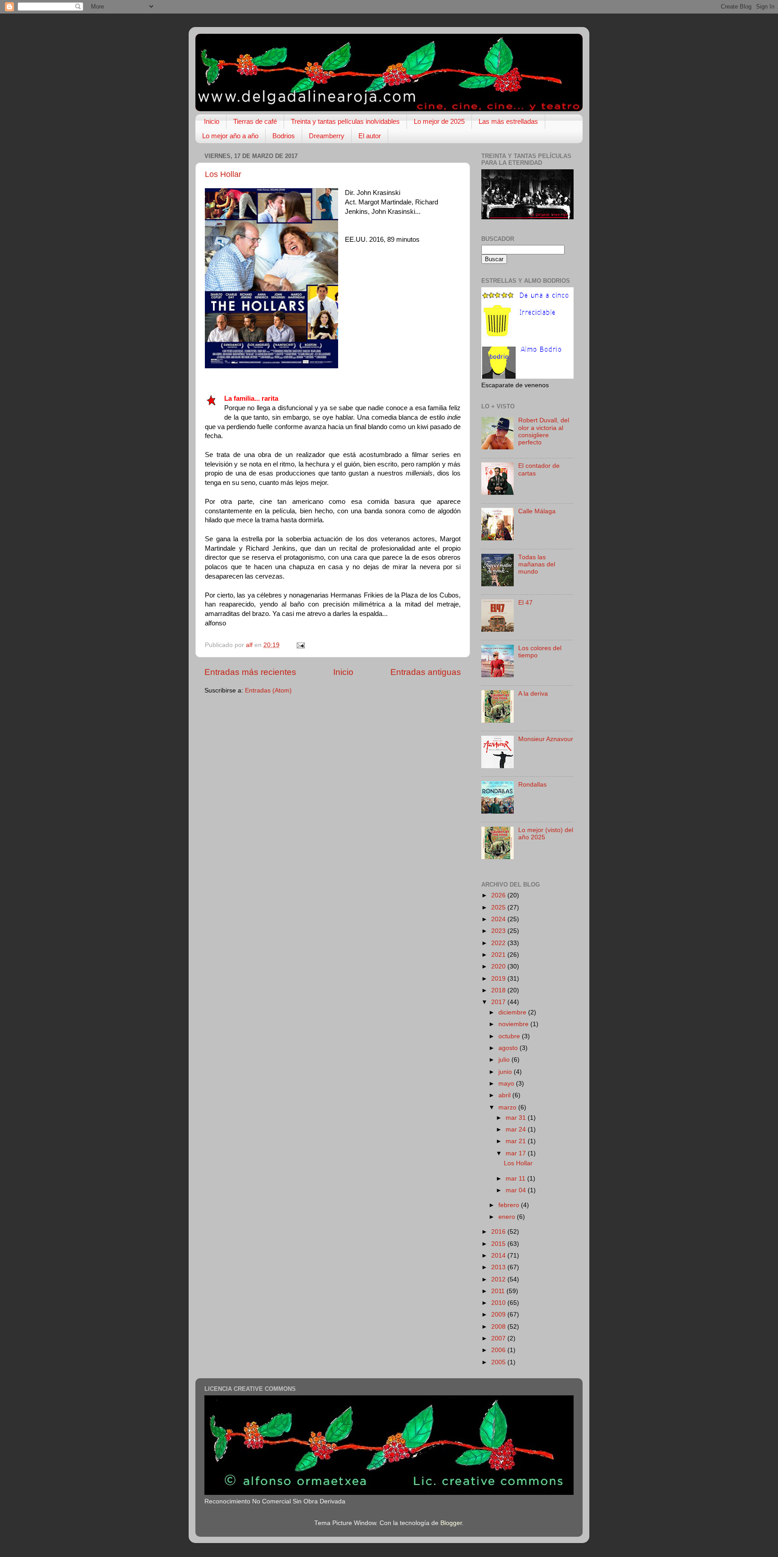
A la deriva (533, 693)
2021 (499, 954)
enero (507, 1216)
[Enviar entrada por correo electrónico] (300, 645)
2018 (499, 990)
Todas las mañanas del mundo (536, 564)
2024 (499, 919)
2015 (499, 1243)
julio (504, 1059)
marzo (508, 1107)
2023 (499, 931)
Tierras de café (255, 121)
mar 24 (517, 1129)
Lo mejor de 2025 (439, 121)
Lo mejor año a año (230, 136)
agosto (509, 1048)
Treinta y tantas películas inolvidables (345, 121)
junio (506, 1071)
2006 (499, 1350)
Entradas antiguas (425, 672)
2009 (499, 1314)
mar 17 (517, 1153)
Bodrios (283, 136)
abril (505, 1095)
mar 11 (516, 1178)
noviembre (514, 1024)
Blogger (451, 1523)
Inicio (211, 121)
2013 (499, 1267)
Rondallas (532, 784)
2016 (499, 1231)
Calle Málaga (537, 511)
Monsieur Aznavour (545, 739)
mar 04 (517, 1190)
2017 (499, 1002)
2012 (499, 1279)
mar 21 (517, 1141)
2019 (499, 978)
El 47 (525, 602)
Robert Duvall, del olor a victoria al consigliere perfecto (543, 431)
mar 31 (517, 1117)
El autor (369, 136)
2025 (499, 907)
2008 (499, 1326)
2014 (499, 1255)
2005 (499, 1362)
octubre (510, 1036)
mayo (507, 1083)
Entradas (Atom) (268, 690)
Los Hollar (223, 174)
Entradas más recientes (250, 672)
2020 (499, 966)
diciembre (513, 1012)
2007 (499, 1338)
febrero (509, 1205)
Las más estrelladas (508, 121)
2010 (499, 1302)
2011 (499, 1291)
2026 (499, 895)
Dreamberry (326, 136)
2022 (499, 943)
